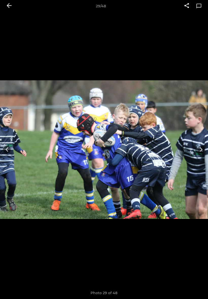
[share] (187, 6)
